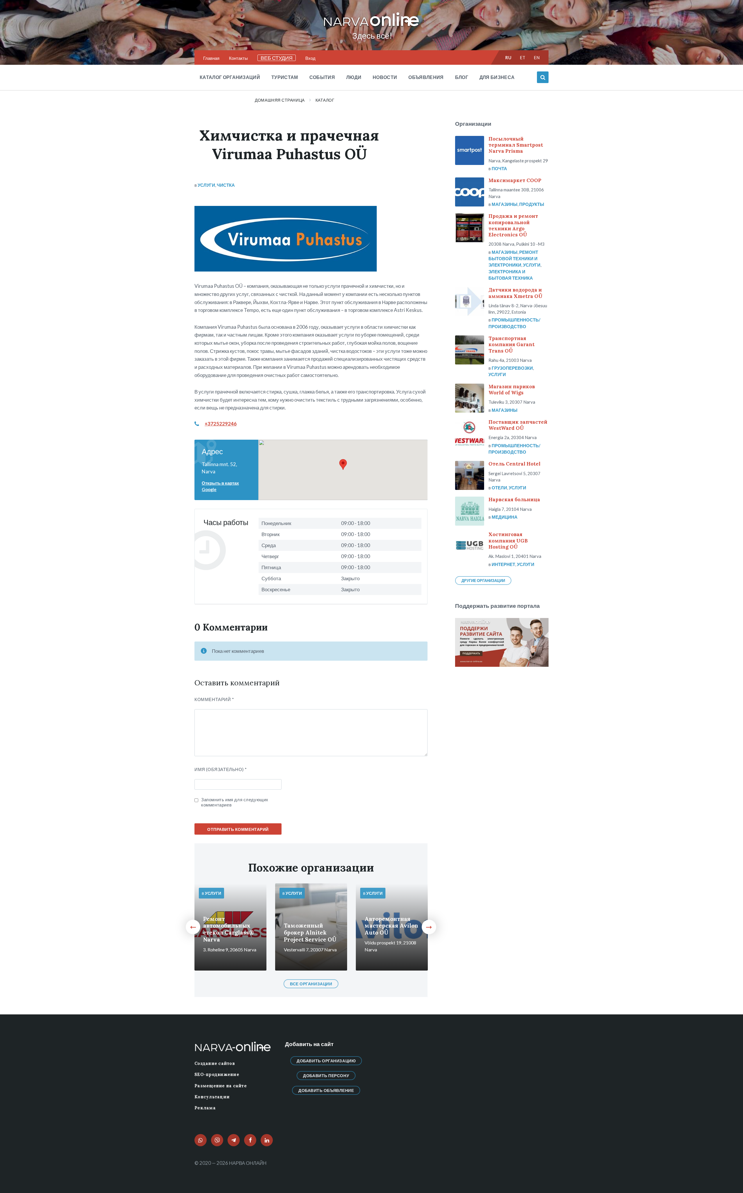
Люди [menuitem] (353, 77)
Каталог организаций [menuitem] (230, 77)
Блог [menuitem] (461, 77)
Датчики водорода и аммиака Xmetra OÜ (515, 293)
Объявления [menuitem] (425, 77)
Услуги (206, 185)
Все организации (311, 983)
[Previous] (193, 927)
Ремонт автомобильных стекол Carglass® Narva (228, 929)
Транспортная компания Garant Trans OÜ (511, 344)
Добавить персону (326, 1075)
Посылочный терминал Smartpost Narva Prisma (515, 145)
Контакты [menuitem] (238, 58)
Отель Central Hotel (514, 464)
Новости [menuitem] (385, 77)
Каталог (325, 100)
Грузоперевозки (512, 368)
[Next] (429, 927)
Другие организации (483, 580)
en (537, 57)
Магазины (504, 204)
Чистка (226, 185)
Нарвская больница (514, 499)
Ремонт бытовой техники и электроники (513, 258)
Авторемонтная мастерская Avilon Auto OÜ (391, 925)
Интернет (503, 564)
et (523, 57)
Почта (499, 168)
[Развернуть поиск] (543, 77)
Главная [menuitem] (211, 58)
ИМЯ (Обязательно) (220, 769)
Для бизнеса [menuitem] (497, 77)
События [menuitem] (322, 77)
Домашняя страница (279, 100)
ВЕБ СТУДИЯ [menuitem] (277, 58)
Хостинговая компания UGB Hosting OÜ (508, 540)
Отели (499, 487)
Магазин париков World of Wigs (511, 389)
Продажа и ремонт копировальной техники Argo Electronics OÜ (513, 225)
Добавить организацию (326, 1060)
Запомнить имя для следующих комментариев (234, 802)
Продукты (531, 204)
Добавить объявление (326, 1090)
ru (508, 57)
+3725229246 (221, 424)
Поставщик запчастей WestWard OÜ (517, 425)
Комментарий (214, 699)
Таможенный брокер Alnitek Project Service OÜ (310, 932)
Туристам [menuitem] (284, 77)
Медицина (504, 517)
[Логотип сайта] (371, 27)
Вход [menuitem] (310, 58)
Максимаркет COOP (514, 180)
